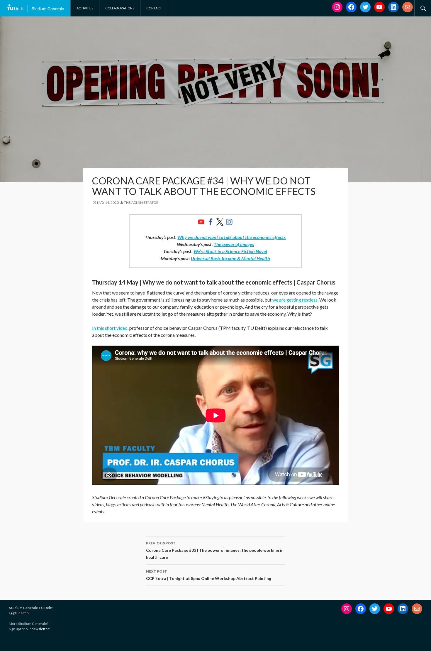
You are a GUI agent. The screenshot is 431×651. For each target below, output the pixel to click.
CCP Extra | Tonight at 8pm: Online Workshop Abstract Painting (208, 575)
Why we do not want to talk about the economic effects (231, 237)
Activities (85, 8)
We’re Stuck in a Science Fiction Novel (230, 251)
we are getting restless (295, 299)
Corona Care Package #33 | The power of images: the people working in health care (215, 550)
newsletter (40, 629)
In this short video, (110, 328)
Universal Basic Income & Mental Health (230, 258)
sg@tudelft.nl (19, 613)
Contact (154, 8)
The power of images (234, 244)
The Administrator (141, 202)
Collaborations (119, 8)
